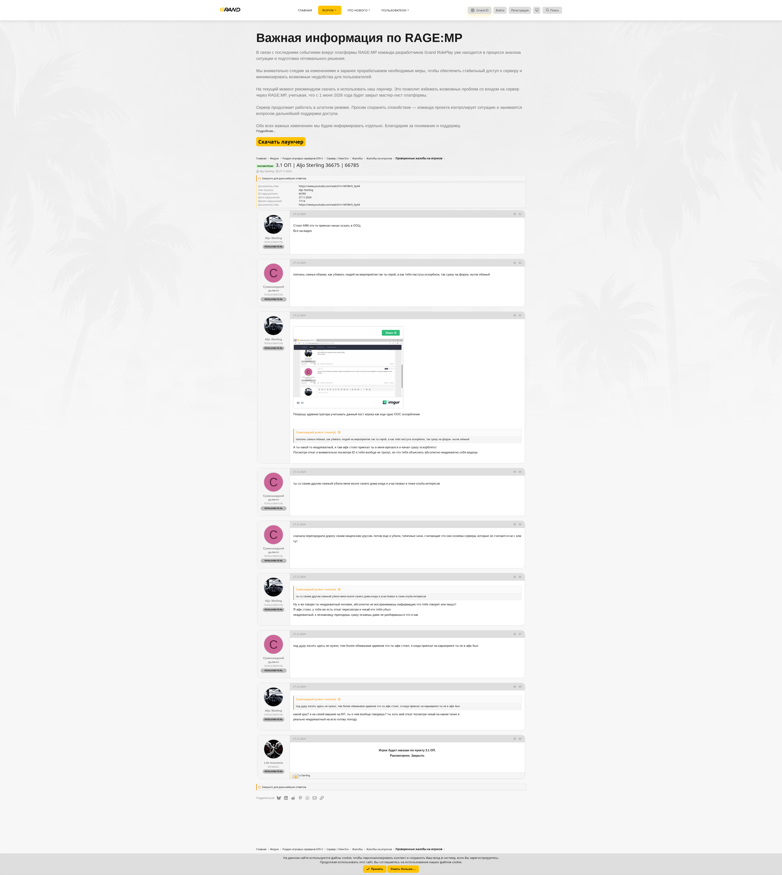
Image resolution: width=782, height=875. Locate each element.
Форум (328, 10)
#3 (520, 315)
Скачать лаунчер (280, 141)
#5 (520, 524)
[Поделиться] (514, 214)
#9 (520, 738)
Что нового (357, 10)
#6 (520, 576)
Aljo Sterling (266, 171)
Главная (305, 10)
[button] (335, 10)
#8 (520, 686)
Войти (500, 10)
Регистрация (520, 10)
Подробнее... (265, 131)
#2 (520, 262)
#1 (520, 214)
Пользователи (393, 10)
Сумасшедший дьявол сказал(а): (316, 432)
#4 (520, 472)
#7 (520, 634)
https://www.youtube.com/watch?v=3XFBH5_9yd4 (329, 186)
